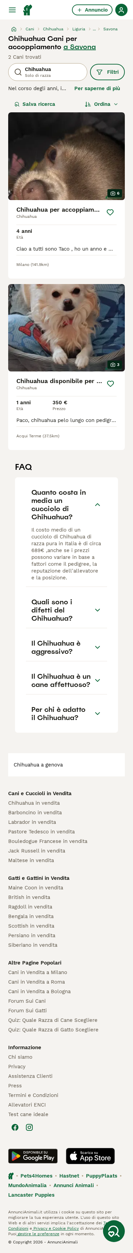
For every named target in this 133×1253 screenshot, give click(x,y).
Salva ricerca (39, 104)
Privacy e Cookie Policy (55, 1228)
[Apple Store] (90, 1156)
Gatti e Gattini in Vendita (39, 878)
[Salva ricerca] (114, 1231)
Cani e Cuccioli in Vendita (40, 793)
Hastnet (69, 1176)
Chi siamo (20, 1057)
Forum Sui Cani (27, 1001)
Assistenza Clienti (30, 1076)
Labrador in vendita (32, 822)
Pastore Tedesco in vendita (41, 832)
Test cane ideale (28, 1114)
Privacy (17, 1067)
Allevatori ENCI (27, 1105)
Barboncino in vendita (35, 812)
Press (15, 1086)
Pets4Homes (36, 1176)
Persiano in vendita (31, 935)
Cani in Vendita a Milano (37, 972)
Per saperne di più (97, 88)
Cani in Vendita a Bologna (39, 991)
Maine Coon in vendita (35, 888)
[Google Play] (33, 1156)
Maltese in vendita (31, 860)
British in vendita (29, 897)
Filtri (113, 72)
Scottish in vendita (31, 926)
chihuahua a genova (38, 765)
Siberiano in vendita (32, 945)
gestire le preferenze (37, 1233)
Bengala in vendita (31, 916)
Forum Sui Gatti (27, 1011)
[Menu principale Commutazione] (12, 10)
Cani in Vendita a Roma (36, 982)
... (94, 29)
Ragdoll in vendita (30, 907)
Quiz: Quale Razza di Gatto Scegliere (53, 1030)
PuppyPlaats (101, 1176)
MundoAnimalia (27, 1185)
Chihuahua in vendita (34, 803)
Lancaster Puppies (31, 1195)
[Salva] (110, 212)
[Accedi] (121, 10)
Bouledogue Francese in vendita (47, 841)
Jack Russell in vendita (36, 851)
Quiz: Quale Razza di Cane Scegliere (53, 1020)
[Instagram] (29, 1127)
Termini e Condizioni (33, 1095)
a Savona (79, 47)
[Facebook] (15, 1127)
